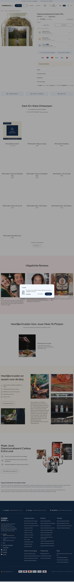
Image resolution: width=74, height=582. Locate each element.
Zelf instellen (40, 294)
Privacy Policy (28, 293)
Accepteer (48, 294)
